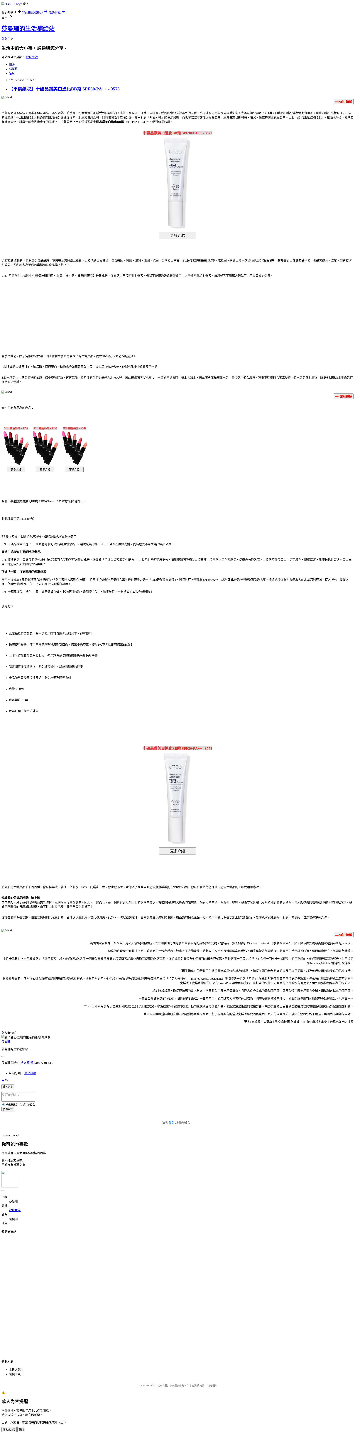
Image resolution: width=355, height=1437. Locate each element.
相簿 (12, 64)
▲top (4, 1079)
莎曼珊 (5, 1041)
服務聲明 (212, 1385)
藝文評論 (30, 1073)
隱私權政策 (198, 1385)
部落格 (13, 69)
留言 (33, 1062)
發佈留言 (8, 1109)
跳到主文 (7, 38)
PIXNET (150, 1385)
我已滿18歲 (9, 1429)
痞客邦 (25, 1062)
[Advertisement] (146, 310)
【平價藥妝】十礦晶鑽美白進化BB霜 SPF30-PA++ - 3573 (64, 89)
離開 (21, 1429)
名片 (12, 73)
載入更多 (8, 1086)
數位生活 (32, 57)
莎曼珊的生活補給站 (28, 28)
